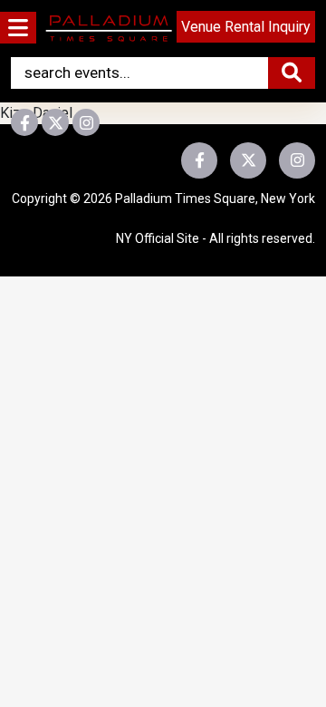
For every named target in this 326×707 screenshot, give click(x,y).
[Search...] (291, 73)
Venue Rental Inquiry (246, 26)
